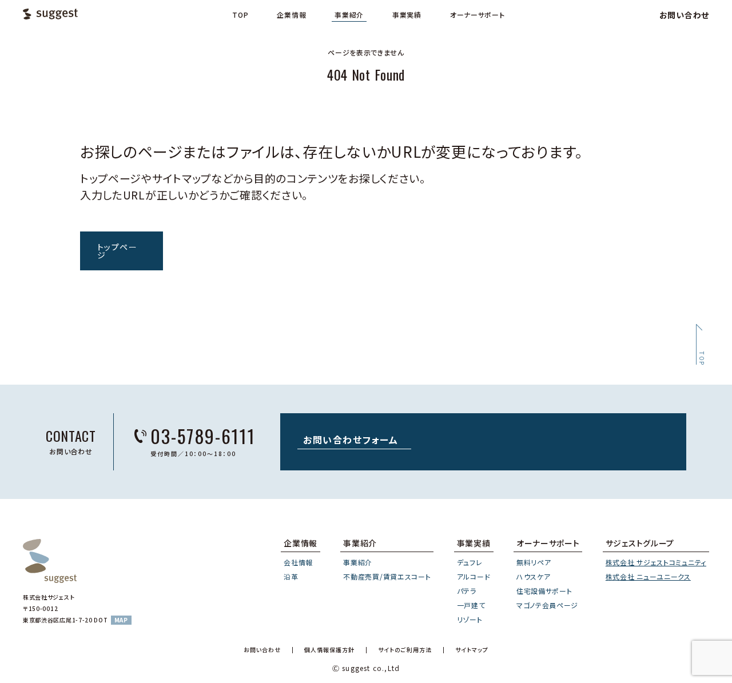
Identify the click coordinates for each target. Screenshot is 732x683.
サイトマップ (471, 650)
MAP (121, 620)
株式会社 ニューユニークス (648, 576)
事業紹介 (349, 14)
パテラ (466, 591)
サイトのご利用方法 (405, 650)
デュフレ (470, 562)
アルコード (474, 576)
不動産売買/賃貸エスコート (387, 576)
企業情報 (291, 14)
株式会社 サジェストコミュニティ (656, 562)
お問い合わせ (684, 15)
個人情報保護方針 (329, 650)
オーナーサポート (477, 14)
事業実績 (406, 14)
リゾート (470, 619)
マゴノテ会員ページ (547, 605)
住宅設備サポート (544, 591)
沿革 (291, 576)
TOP (240, 14)
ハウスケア (533, 576)
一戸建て (471, 605)
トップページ (117, 251)
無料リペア (533, 562)
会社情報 (298, 562)
